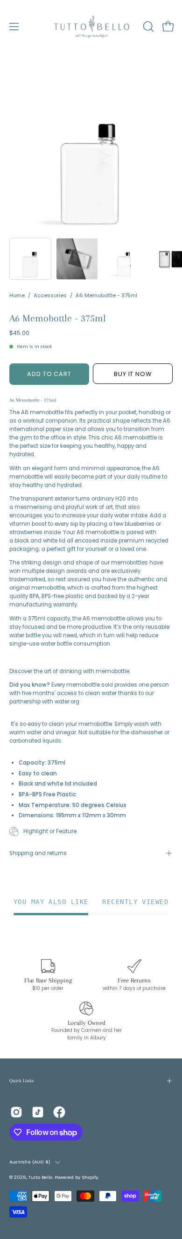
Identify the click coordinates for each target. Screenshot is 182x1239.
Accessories (50, 295)
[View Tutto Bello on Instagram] (16, 1112)
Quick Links (21, 1081)
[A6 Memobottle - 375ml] (30, 259)
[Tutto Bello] (91, 26)
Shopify (90, 1177)
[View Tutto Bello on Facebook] (59, 1112)
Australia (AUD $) (29, 1162)
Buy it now (133, 374)
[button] (147, 26)
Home (17, 295)
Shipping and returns (38, 853)
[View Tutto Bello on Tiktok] (38, 1112)
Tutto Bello (40, 1177)
